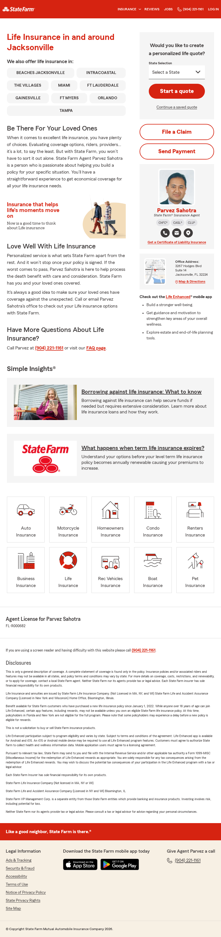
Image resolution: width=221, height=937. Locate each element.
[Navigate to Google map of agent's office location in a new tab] (188, 233)
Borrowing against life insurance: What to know (141, 392)
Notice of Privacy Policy (26, 893)
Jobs (168, 9)
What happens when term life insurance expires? (142, 448)
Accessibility (16, 876)
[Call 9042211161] (165, 233)
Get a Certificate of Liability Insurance (177, 242)
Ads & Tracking (18, 860)
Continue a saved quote (177, 107)
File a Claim (177, 132)
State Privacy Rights (23, 901)
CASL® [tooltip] (177, 222)
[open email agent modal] (176, 233)
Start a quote (177, 91)
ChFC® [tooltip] (163, 222)
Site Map (13, 909)
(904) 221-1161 (193, 9)
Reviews (151, 9)
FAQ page (96, 348)
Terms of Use (17, 884)
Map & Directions (192, 281)
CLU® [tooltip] (191, 222)
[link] (18, 9)
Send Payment (176, 151)
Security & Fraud (20, 868)
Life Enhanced (178, 297)
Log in (213, 9)
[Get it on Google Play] (119, 864)
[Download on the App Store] (80, 864)
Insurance (127, 9)
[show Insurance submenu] (138, 9)
